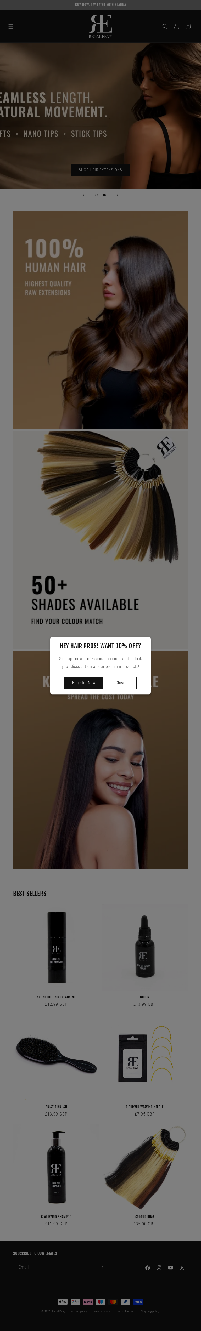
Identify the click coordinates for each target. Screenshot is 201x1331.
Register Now (84, 682)
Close (120, 682)
